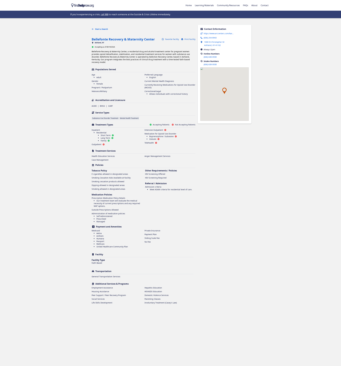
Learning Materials (204, 5)
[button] (224, 91)
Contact (265, 5)
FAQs (245, 5)
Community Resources (228, 5)
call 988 (104, 14)
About (254, 5)
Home (189, 5)
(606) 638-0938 (210, 57)
